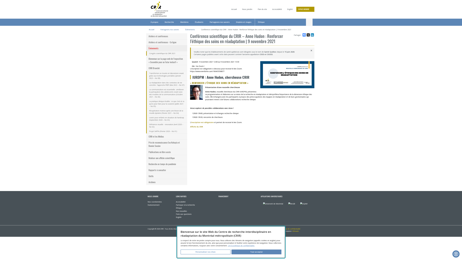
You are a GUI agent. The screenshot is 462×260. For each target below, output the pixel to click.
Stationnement (154, 205)
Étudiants (199, 22)
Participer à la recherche (185, 205)
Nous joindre (247, 9)
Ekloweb (296, 231)
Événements (190, 29)
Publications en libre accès (160, 152)
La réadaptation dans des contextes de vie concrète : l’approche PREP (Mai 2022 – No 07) (166, 83)
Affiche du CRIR (197, 127)
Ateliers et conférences (158, 36)
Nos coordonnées (155, 202)
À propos (154, 22)
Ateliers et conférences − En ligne (162, 42)
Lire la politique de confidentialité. (241, 245)
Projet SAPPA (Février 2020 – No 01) (163, 131)
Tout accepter (256, 252)
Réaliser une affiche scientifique (162, 158)
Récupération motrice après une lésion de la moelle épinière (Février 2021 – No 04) (166, 112)
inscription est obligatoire (202, 122)
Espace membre (303, 9)
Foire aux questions (184, 214)
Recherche (169, 22)
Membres (184, 22)
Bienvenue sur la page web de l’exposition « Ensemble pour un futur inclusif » (166, 60)
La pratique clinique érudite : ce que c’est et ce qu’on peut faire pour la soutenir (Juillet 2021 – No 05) (166, 103)
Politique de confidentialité (290, 229)
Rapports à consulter (157, 170)
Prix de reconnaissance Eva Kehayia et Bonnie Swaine (164, 144)
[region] (231, 242)
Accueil (234, 9)
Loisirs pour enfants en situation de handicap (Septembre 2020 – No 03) (166, 118)
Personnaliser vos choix (205, 252)
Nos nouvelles (181, 211)
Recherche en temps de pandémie (162, 164)
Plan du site (262, 9)
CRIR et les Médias (156, 136)
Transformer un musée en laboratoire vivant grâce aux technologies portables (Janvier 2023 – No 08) (166, 75)
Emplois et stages (243, 22)
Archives (152, 182)
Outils (151, 176)
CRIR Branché (154, 68)
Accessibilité (277, 9)
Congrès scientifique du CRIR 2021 (162, 53)
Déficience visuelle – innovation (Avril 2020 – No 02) (166, 125)
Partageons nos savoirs (220, 22)
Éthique (261, 22)
